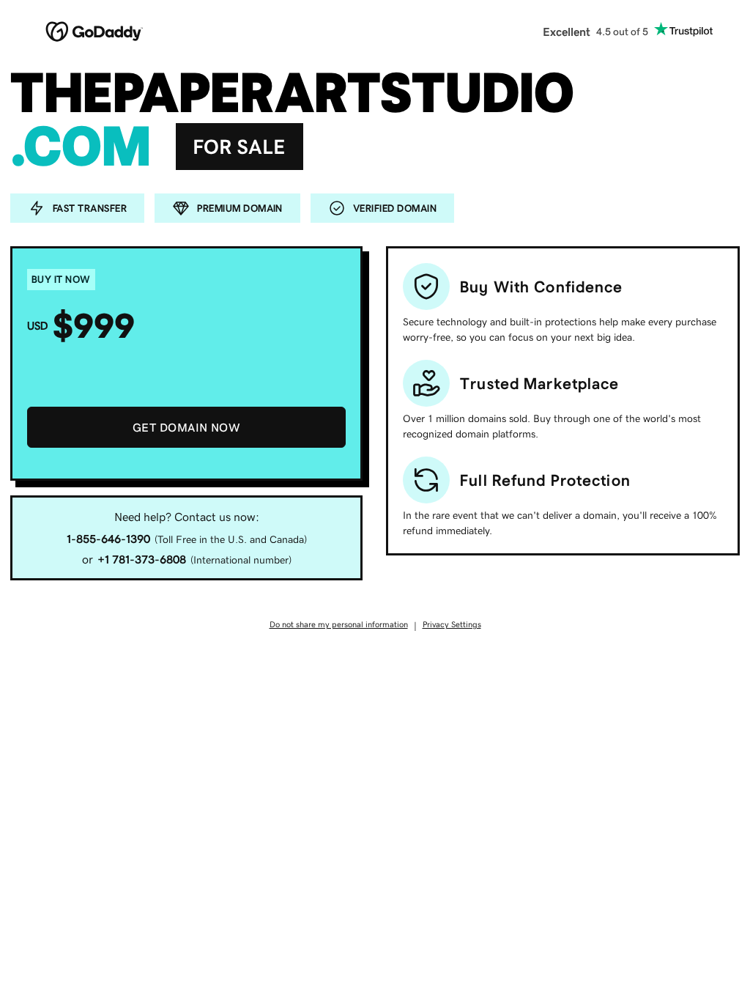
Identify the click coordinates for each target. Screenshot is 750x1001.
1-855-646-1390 (108, 538)
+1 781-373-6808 (141, 559)
